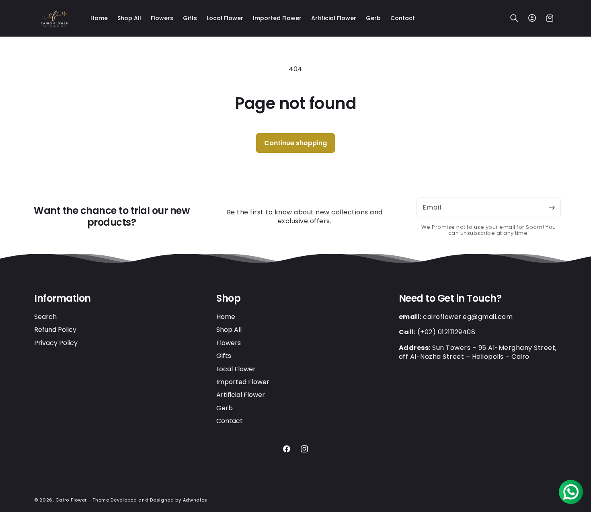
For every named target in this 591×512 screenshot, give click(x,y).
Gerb (224, 408)
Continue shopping (295, 143)
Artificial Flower (240, 394)
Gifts (223, 355)
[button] (514, 18)
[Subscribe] (551, 207)
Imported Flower (242, 382)
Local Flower (236, 369)
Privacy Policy (56, 343)
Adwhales (195, 500)
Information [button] (62, 298)
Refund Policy (55, 329)
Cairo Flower (71, 500)
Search (45, 317)
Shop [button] (228, 298)
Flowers (228, 343)
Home (225, 317)
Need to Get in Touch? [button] (450, 298)
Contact (229, 421)
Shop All (229, 329)
